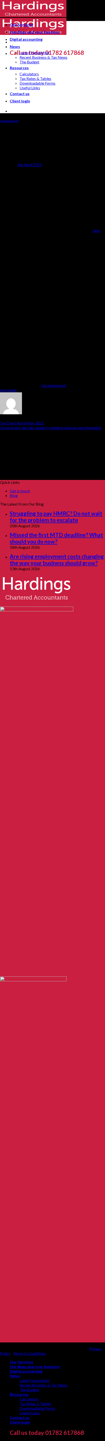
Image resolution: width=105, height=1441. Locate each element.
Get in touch (20, 490)
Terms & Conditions (29, 1353)
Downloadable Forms (37, 83)
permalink (8, 390)
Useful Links (30, 87)
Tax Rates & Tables (35, 78)
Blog (14, 495)
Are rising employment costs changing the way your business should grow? (57, 559)
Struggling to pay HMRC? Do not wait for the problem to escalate (56, 516)
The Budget (29, 62)
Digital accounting (26, 39)
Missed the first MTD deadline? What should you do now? (56, 538)
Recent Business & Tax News (43, 57)
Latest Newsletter (35, 52)
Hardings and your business (35, 32)
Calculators (29, 73)
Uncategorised (9, 120)
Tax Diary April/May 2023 (22, 423)
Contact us (20, 93)
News (15, 46)
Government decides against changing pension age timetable (50, 427)
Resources (19, 67)
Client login (20, 101)
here (96, 230)
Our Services (21, 24)
